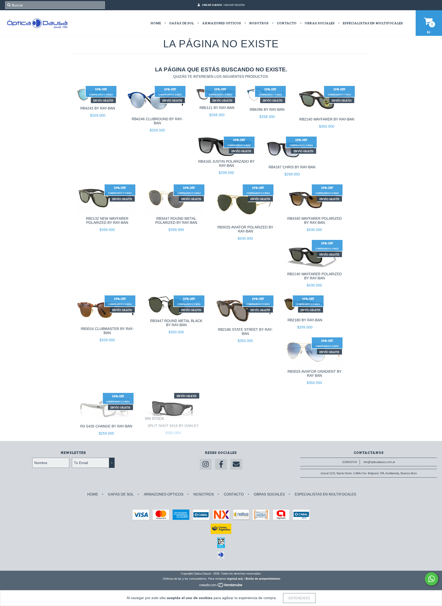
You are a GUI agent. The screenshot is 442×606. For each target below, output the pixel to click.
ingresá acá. (235, 578)
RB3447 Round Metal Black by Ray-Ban (176, 323)
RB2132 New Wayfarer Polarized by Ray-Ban (107, 220)
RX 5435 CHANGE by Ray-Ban (106, 426)
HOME (155, 22)
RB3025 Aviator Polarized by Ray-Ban (245, 229)
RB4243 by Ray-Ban (97, 108)
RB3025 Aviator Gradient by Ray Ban (314, 373)
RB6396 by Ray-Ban (267, 109)
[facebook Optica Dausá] (221, 464)
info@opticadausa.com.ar (379, 462)
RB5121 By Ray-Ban (217, 108)
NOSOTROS (258, 22)
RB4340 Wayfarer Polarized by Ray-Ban (314, 220)
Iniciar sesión (234, 5)
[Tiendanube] (221, 586)
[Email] (236, 464)
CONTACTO (286, 22)
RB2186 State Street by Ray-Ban (245, 331)
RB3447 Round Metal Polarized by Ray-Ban (176, 220)
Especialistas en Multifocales (372, 22)
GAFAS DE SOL (181, 22)
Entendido (299, 598)
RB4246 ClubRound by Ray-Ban (157, 121)
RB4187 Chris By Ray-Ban (292, 167)
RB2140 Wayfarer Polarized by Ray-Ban (314, 276)
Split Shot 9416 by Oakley (173, 426)
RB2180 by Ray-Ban (305, 320)
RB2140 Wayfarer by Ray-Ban (326, 119)
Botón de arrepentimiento (263, 578)
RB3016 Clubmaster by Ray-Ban (107, 331)
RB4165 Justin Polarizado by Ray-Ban (226, 163)
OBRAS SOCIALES (319, 22)
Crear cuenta (212, 5)
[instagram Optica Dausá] (206, 464)
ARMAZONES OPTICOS (221, 22)
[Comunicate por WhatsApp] (431, 579)
